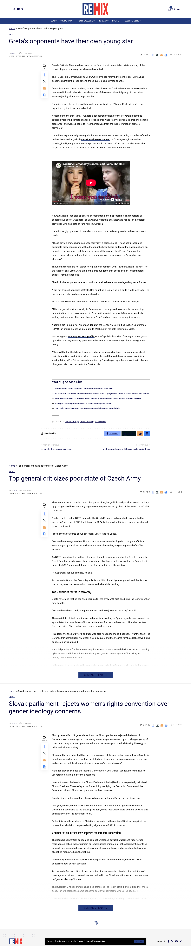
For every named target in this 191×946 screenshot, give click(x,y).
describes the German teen (95, 139)
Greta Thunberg (87, 421)
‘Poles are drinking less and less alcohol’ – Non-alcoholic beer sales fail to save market (84, 388)
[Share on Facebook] (153, 55)
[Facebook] (11, 9)
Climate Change (72, 421)
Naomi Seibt (100, 421)
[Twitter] (14, 9)
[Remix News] (95, 9)
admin (14, 53)
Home (12, 28)
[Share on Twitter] (157, 55)
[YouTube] (18, 9)
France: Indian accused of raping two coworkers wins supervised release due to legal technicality (87, 408)
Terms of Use (99, 941)
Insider (95, 294)
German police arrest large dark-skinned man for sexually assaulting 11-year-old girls (83, 403)
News (12, 34)
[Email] (161, 55)
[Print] (166, 55)
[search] (173, 9)
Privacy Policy (83, 941)
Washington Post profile (81, 336)
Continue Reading (95, 675)
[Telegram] (22, 9)
